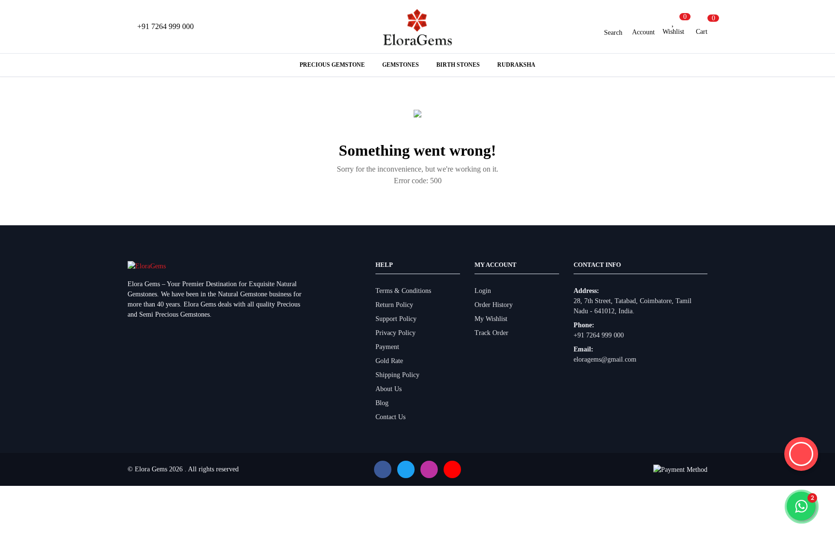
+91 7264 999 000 (599, 335)
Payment (387, 346)
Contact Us (390, 417)
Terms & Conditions (403, 290)
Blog (382, 403)
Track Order (491, 332)
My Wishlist (491, 318)
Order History (494, 304)
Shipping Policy (397, 375)
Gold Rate (389, 361)
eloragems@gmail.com (605, 359)
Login (483, 290)
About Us (388, 389)
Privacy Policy (395, 332)
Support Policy (396, 318)
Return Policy (394, 304)
